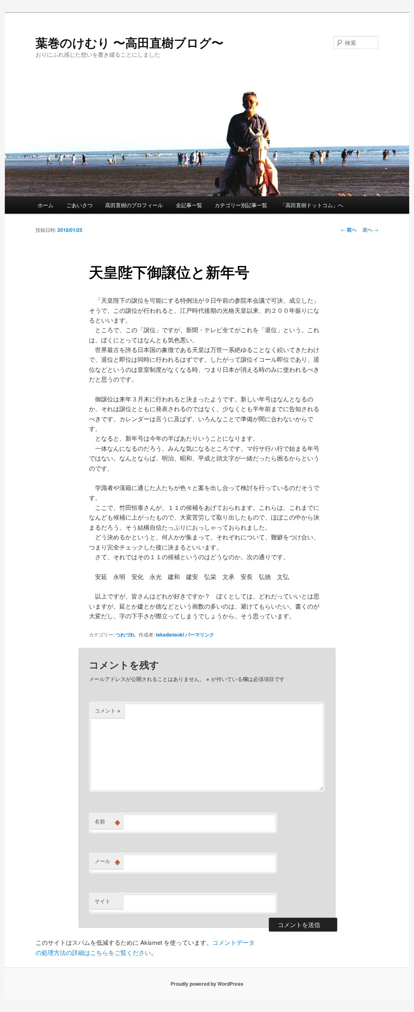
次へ (370, 229)
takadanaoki (170, 634)
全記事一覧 (189, 205)
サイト (102, 901)
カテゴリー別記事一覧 (241, 205)
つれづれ (125, 634)
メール (107, 861)
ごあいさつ (79, 205)
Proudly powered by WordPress (207, 983)
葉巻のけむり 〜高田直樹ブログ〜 (130, 42)
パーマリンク (199, 634)
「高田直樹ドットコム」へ (311, 205)
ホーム (45, 205)
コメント (107, 710)
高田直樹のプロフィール (134, 205)
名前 (107, 821)
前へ (349, 229)
